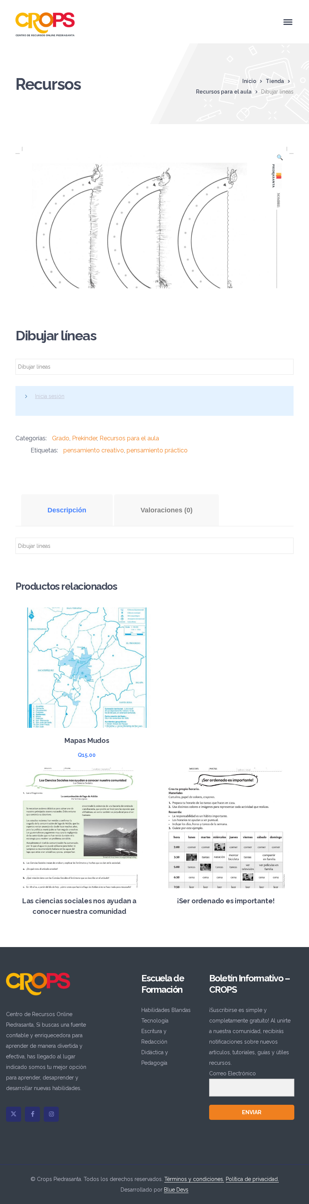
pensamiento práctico (157, 450)
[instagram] (51, 1114)
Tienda (275, 81)
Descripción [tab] (66, 510)
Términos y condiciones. (194, 1179)
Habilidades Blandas (166, 1010)
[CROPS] (45, 24)
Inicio (249, 81)
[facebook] (32, 1114)
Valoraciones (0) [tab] (167, 510)
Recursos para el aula (224, 92)
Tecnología (154, 1021)
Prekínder (84, 438)
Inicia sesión (49, 396)
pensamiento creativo (93, 450)
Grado (60, 438)
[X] (13, 1114)
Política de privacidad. (252, 1179)
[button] (279, 159)
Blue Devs (176, 1190)
